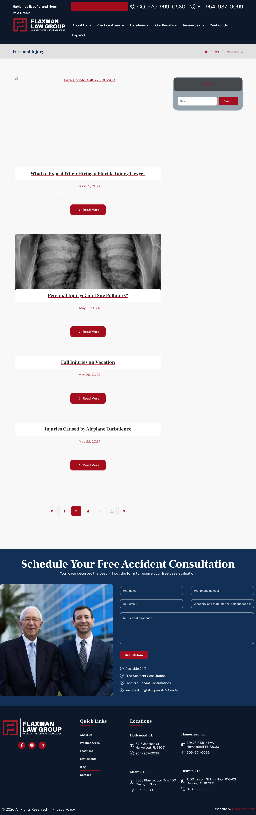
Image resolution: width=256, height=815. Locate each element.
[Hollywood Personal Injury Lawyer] (39, 25)
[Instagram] (32, 745)
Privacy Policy (63, 809)
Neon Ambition (243, 809)
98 (112, 511)
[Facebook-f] (21, 745)
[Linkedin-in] (42, 745)
